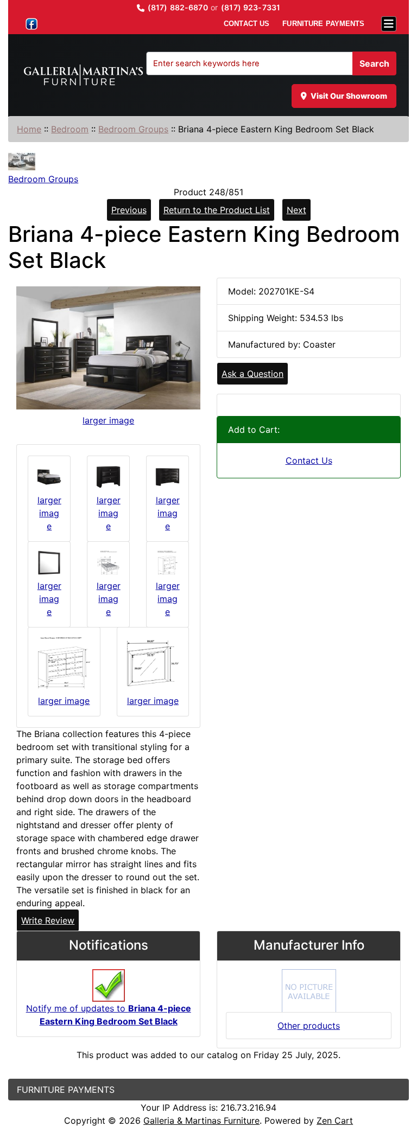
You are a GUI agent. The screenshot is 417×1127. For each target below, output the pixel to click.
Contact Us (309, 460)
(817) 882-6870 (178, 7)
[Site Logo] (83, 75)
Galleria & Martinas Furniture (201, 1120)
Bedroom (70, 129)
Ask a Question (252, 373)
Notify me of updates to (108, 1015)
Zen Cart (335, 1120)
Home (29, 129)
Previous (129, 209)
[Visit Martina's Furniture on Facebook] (31, 24)
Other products (308, 1025)
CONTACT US (246, 24)
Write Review (47, 920)
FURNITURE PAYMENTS (323, 24)
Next (296, 209)
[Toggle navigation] (388, 23)
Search (374, 63)
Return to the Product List (216, 209)
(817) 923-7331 (250, 7)
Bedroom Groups (133, 129)
